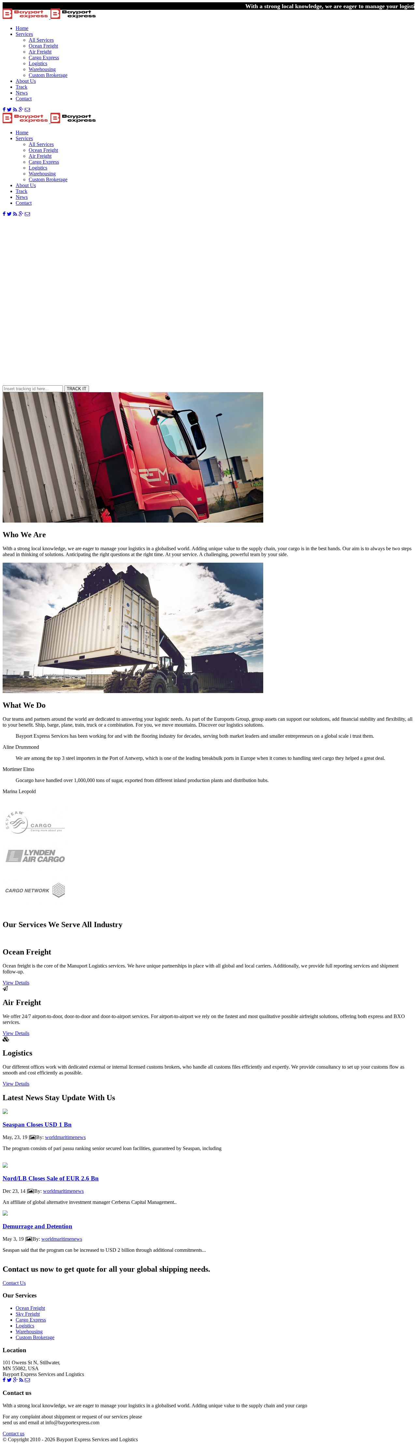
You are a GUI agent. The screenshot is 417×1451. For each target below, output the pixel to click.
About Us (26, 81)
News (22, 93)
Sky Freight (28, 1314)
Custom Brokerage (48, 75)
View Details (16, 982)
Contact (24, 98)
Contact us (13, 1433)
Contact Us (14, 1283)
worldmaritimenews (65, 1137)
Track (21, 87)
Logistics (38, 63)
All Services (41, 40)
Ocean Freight (43, 46)
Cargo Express (44, 57)
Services (24, 34)
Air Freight (40, 51)
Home (22, 28)
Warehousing (42, 69)
